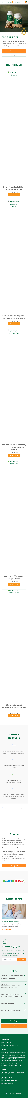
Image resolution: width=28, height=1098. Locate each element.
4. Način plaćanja (7, 1003)
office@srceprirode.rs (11, 1080)
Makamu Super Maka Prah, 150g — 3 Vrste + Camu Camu (14, 447)
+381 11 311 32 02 (8, 1077)
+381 (5, 1079)
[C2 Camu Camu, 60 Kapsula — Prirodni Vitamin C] (14, 646)
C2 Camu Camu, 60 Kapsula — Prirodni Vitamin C (14, 707)
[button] (2, 2)
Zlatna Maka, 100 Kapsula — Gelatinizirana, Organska (14, 317)
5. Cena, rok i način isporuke (11, 1010)
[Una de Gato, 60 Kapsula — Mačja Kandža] (14, 517)
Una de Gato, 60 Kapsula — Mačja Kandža (14, 577)
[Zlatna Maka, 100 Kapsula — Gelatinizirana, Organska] (14, 256)
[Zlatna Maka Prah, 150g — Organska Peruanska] (14, 127)
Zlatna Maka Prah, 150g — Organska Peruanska (14, 188)
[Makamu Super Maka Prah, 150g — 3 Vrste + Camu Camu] (14, 385)
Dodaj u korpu (14, 195)
